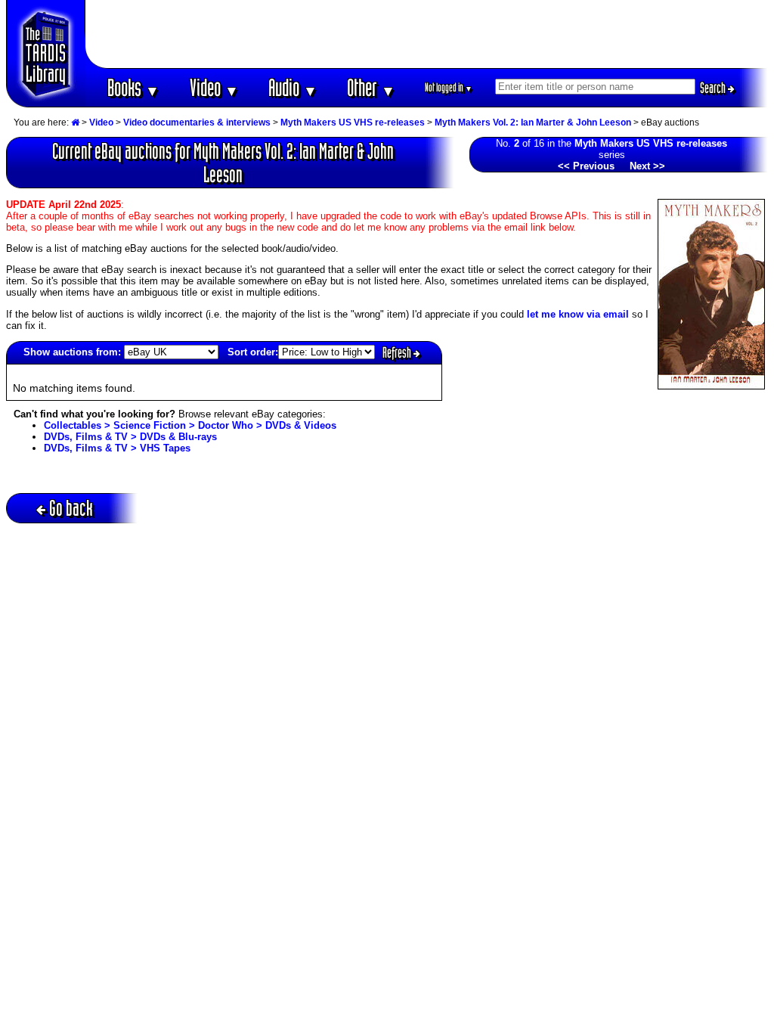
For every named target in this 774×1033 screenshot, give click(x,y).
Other (371, 87)
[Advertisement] (427, 34)
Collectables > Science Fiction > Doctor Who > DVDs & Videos (190, 425)
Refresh (397, 352)
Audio (292, 87)
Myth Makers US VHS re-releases (352, 122)
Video (214, 87)
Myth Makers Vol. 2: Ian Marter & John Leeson (533, 122)
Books (133, 87)
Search (714, 87)
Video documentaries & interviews (197, 122)
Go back (71, 508)
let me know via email (578, 314)
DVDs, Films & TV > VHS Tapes (117, 448)
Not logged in (448, 87)
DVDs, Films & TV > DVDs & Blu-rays (130, 436)
